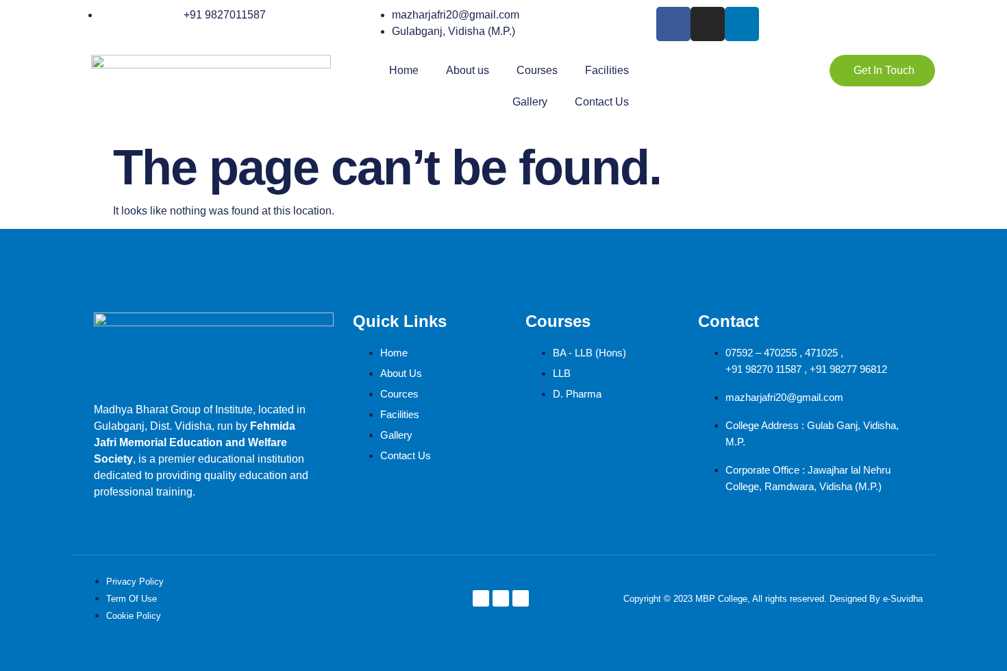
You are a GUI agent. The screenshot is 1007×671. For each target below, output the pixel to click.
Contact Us (602, 102)
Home (404, 70)
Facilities (607, 70)
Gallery (529, 102)
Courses (537, 70)
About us (467, 70)
